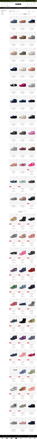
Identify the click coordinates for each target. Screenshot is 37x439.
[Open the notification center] (31, 4)
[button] (29, 11)
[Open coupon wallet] (27, 4)
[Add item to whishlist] (16, 16)
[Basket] (35, 4)
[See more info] (14, 30)
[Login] (29, 4)
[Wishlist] (33, 4)
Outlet (2, 2)
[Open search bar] (25, 6)
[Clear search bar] (35, 6)
